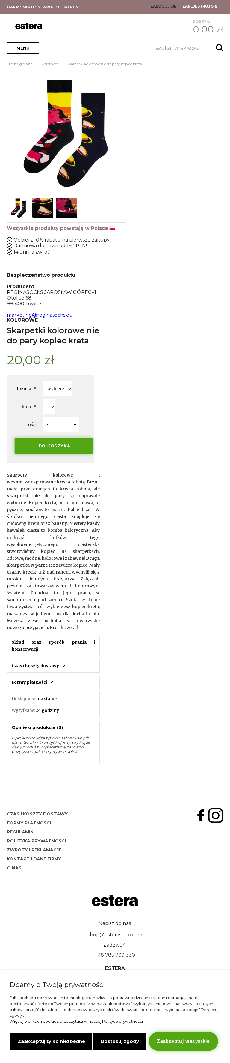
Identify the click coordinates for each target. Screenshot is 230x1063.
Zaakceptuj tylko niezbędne (51, 1041)
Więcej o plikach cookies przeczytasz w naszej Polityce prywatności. (77, 1021)
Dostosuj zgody (120, 1041)
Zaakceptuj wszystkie (183, 1041)
